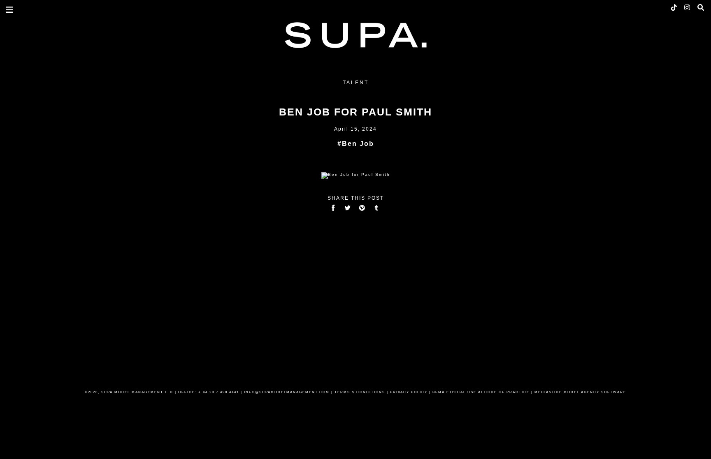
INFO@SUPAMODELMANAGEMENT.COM (287, 392)
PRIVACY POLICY (409, 392)
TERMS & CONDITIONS (360, 392)
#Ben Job (355, 143)
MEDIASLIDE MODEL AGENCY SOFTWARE (580, 392)
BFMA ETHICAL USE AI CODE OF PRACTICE (481, 392)
